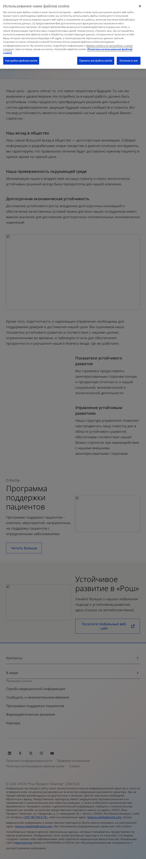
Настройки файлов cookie (21, 60)
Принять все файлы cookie (95, 60)
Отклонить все (129, 60)
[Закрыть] (140, 6)
